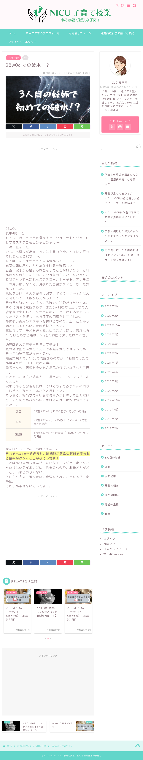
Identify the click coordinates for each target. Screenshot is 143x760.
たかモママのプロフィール (43, 33)
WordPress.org (114, 554)
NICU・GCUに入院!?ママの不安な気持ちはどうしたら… (122, 217)
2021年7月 (112, 334)
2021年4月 (112, 344)
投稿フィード (112, 544)
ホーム (12, 33)
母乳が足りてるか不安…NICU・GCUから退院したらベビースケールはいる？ (122, 198)
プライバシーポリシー (22, 42)
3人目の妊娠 (13, 57)
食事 (107, 513)
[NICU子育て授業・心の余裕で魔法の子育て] (71, 26)
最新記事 (110, 476)
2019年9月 (112, 409)
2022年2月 (112, 315)
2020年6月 (112, 372)
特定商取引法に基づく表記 (117, 33)
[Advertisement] (48, 186)
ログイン (109, 539)
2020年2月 (112, 391)
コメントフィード (115, 549)
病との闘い (112, 495)
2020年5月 (112, 381)
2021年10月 (112, 325)
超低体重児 (112, 504)
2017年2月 (112, 428)
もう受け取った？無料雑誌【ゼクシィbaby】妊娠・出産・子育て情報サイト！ (122, 254)
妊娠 (107, 467)
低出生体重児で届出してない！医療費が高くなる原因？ (121, 179)
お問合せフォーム (80, 33)
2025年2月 (112, 306)
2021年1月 (112, 362)
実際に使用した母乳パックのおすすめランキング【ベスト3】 (121, 236)
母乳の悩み (112, 485)
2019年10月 (112, 400)
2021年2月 (112, 353)
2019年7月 (112, 419)
